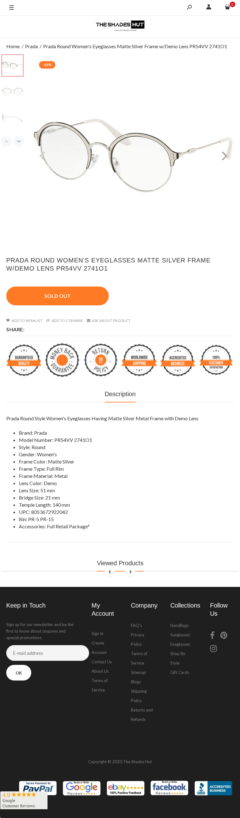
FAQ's (136, 625)
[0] (227, 8)
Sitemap (138, 672)
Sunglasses (180, 634)
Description (120, 394)
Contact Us (102, 661)
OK (19, 673)
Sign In (97, 633)
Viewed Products (120, 563)
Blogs (136, 681)
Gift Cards (179, 672)
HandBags (179, 625)
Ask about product (111, 320)
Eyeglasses (180, 644)
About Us (100, 671)
